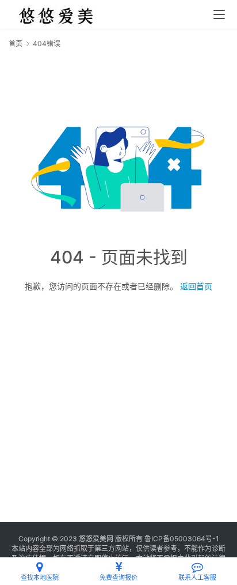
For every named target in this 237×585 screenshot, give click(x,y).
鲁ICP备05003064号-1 (181, 538)
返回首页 (196, 286)
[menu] (219, 14)
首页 (15, 43)
